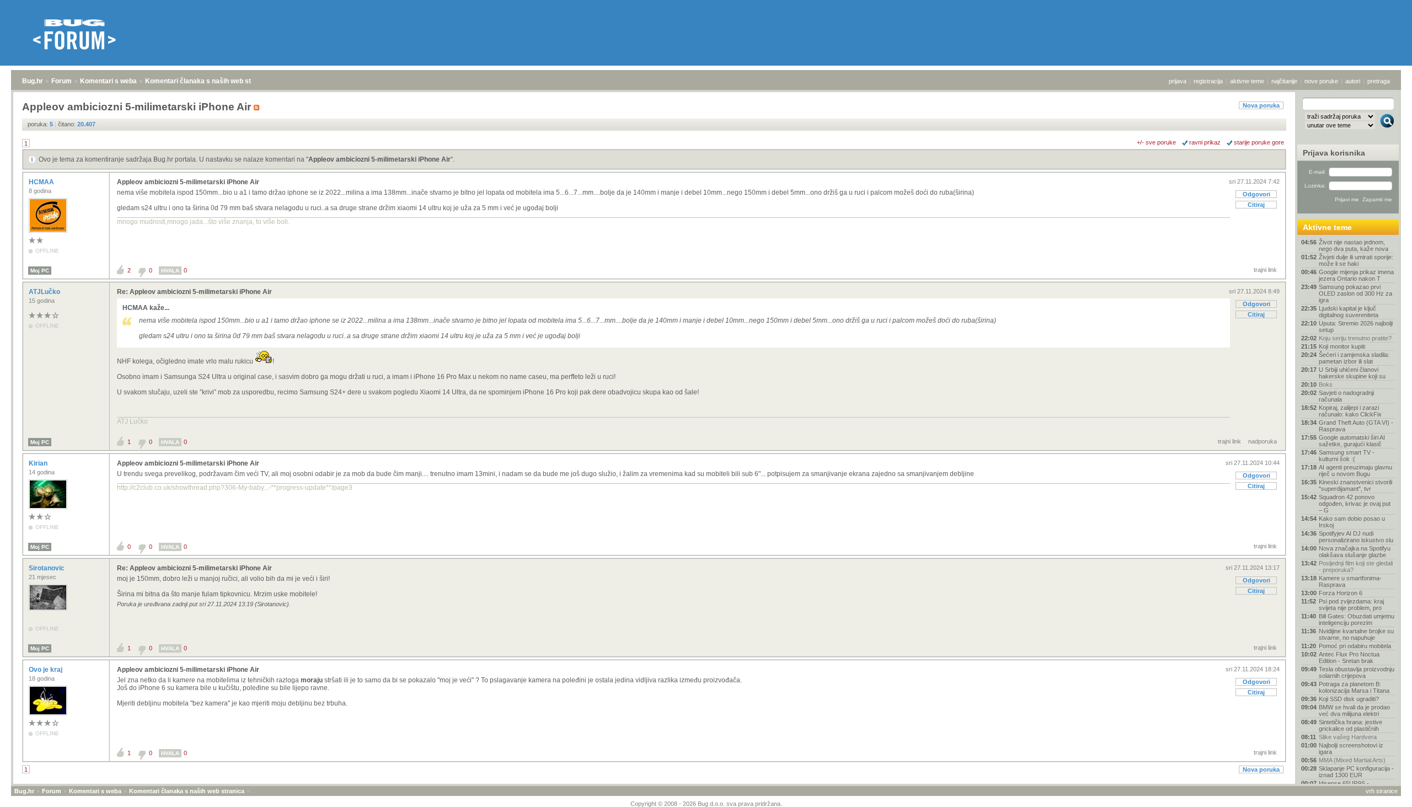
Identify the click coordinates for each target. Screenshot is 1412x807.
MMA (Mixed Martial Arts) (1352, 760)
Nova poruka (1261, 105)
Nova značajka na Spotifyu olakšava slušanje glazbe (1354, 551)
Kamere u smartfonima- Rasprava (1350, 581)
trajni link (1265, 269)
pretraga (1378, 81)
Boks (1326, 384)
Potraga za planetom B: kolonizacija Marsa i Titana (1354, 687)
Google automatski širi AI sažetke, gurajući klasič (1352, 440)
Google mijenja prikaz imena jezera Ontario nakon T (1356, 275)
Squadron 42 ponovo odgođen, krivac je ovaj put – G (1354, 504)
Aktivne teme (1327, 227)
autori (1352, 81)
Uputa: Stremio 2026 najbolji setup (1356, 326)
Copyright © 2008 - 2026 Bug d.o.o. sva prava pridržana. (706, 803)
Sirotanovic (47, 568)
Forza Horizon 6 (1340, 593)
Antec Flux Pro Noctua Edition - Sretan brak (1349, 657)
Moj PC (39, 271)
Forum (61, 81)
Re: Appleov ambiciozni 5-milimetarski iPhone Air (194, 292)
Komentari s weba (108, 81)
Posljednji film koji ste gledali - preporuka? (1356, 566)
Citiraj (1256, 204)
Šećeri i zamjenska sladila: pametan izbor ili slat (1354, 358)
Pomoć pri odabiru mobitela (1355, 646)
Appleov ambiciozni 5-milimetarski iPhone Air (379, 159)
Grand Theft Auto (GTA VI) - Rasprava (1356, 425)
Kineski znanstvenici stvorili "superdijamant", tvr (1355, 485)
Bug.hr (32, 81)
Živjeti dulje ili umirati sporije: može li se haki (1356, 260)
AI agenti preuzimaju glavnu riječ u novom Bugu (1355, 470)
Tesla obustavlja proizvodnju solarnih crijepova (1356, 672)
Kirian (39, 463)
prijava (1177, 81)
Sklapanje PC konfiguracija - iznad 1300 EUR (1356, 771)
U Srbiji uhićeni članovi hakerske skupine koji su (1352, 373)
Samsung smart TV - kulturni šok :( (1346, 455)
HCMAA (42, 182)
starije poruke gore (1259, 142)
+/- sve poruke (1156, 142)
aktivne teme (1247, 81)
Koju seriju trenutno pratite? (1355, 338)
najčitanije (1284, 81)
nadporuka (1262, 441)
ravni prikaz (1205, 142)
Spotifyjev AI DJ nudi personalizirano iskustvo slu (1356, 536)
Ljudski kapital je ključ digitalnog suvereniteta (1348, 311)
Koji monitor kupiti (1342, 346)
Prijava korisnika (1334, 152)
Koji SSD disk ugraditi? (1349, 699)
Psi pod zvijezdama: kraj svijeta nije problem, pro (1351, 604)
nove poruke (1321, 81)
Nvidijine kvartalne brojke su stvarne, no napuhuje (1356, 634)
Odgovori (1256, 194)
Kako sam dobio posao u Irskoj (1352, 521)
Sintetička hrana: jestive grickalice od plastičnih (1350, 725)
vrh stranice (1382, 791)
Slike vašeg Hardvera (1348, 737)
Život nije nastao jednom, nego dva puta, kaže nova (1353, 245)
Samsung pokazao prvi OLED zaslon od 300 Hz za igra (1355, 293)
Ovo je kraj (46, 670)
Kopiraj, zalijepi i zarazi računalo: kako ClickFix (1350, 411)
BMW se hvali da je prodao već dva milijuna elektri (1354, 710)
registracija (1208, 81)
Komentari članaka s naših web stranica (208, 81)
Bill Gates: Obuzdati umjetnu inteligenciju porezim (1356, 619)
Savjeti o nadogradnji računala (1346, 396)
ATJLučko (45, 292)
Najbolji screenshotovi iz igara (1351, 748)
